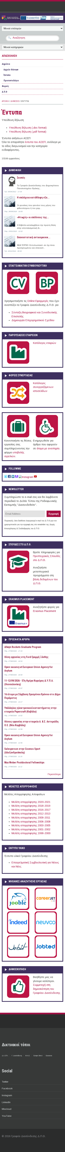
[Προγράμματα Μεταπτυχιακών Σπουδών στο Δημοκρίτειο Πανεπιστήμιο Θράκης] (18, 572)
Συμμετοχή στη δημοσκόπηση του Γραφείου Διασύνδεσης (46, 988)
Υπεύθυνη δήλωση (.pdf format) (27, 131)
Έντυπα (7, 75)
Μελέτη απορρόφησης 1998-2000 (31, 833)
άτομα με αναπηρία (48, 448)
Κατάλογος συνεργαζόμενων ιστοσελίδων (43, 387)
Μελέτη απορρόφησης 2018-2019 (31, 805)
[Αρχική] (32, 19)
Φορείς (5, 86)
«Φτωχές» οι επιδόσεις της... (33, 217)
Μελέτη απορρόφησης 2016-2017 (31, 809)
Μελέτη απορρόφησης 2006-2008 (31, 821)
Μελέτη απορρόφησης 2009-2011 (31, 817)
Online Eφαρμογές (37, 301)
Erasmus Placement (44, 611)
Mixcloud (6, 1109)
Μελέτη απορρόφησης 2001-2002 (31, 829)
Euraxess (49, 1056)
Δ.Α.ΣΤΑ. (5, 1056)
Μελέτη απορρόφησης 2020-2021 (31, 801)
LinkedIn (6, 1102)
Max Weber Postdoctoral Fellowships (24, 762)
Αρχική (5, 101)
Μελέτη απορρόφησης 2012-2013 (31, 813)
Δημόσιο (6, 64)
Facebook (7, 1088)
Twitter (5, 1081)
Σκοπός (21, 177)
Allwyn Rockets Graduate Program (22, 647)
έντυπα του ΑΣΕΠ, (35, 142)
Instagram (7, 1095)
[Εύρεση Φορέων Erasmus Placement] (18, 627)
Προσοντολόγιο (11, 80)
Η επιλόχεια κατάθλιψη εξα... (33, 197)
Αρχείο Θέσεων (11, 69)
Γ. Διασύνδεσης (17, 1056)
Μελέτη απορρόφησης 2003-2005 (31, 825)
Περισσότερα (54, 774)
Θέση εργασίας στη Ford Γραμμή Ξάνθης (26, 657)
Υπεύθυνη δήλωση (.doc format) (28, 127)
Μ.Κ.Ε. (27, 1056)
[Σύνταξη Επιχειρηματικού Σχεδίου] (47, 293)
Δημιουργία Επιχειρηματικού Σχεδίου (33, 320)
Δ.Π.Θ (4, 92)
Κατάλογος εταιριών (44, 343)
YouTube (6, 1116)
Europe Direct (37, 1056)
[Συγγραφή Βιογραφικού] (18, 293)
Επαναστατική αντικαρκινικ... (33, 237)
